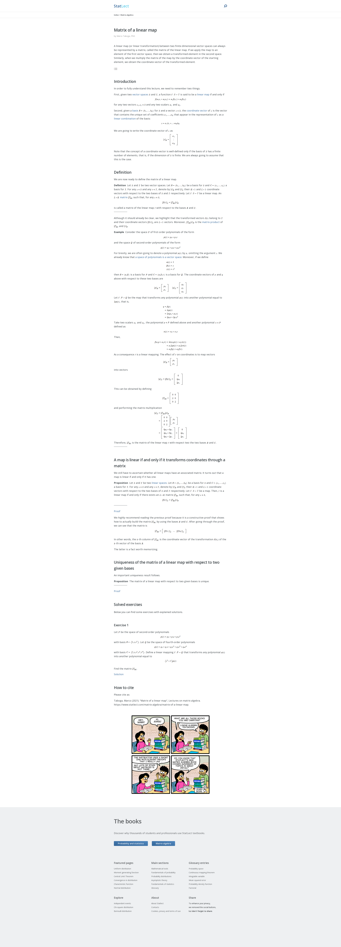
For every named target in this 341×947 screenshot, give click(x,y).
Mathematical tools (159, 868)
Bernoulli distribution (123, 911)
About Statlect (157, 903)
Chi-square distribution (123, 907)
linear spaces (159, 482)
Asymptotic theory (159, 880)
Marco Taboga (123, 36)
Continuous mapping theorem (202, 872)
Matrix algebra (127, 15)
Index (116, 15)
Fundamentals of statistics (162, 884)
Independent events (122, 903)
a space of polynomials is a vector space (158, 257)
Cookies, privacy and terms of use (166, 911)
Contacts (155, 907)
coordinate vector (197, 110)
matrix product (211, 222)
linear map (203, 94)
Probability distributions (161, 876)
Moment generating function (126, 872)
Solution (118, 674)
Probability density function (200, 884)
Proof (117, 511)
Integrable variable (197, 876)
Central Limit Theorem (123, 876)
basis (135, 110)
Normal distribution (122, 888)
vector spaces (140, 94)
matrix (123, 197)
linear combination (125, 118)
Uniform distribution (122, 868)
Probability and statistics (131, 843)
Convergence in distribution (125, 880)
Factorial (192, 888)
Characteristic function (123, 884)
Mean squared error (197, 880)
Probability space (196, 868)
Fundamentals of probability (163, 872)
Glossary (155, 888)
